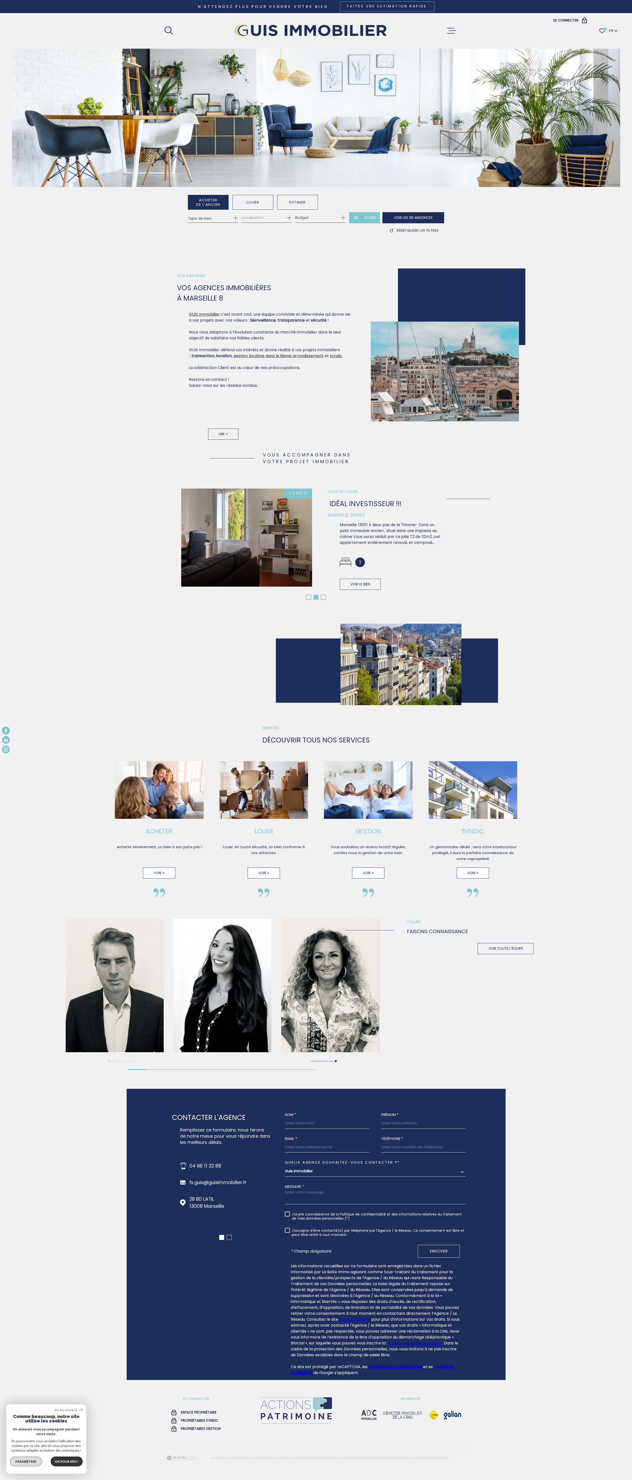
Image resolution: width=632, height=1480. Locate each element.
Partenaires (388, 1477)
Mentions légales (364, 1477)
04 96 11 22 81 (204, 1185)
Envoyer (439, 1270)
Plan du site (339, 1477)
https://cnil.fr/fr (354, 1338)
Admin (405, 1477)
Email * (291, 1158)
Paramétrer (26, 1461)
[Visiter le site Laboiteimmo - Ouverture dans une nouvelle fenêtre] (181, 1477)
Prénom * (389, 1134)
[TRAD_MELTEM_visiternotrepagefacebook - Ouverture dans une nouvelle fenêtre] (6, 731)
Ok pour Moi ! (67, 1461)
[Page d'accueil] (310, 31)
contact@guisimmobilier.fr (220, 1201)
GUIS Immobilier (204, 314)
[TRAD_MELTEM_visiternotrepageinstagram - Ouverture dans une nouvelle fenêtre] (6, 749)
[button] (308, 616)
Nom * (290, 1134)
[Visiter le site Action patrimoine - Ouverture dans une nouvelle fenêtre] (295, 1443)
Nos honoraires (316, 1477)
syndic (336, 356)
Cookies (443, 1477)
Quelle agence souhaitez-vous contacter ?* (342, 1181)
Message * (294, 1206)
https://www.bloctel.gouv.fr (415, 1362)
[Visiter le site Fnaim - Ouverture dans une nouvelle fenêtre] (434, 1434)
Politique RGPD (423, 1477)
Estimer (297, 202)
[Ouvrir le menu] (451, 30)
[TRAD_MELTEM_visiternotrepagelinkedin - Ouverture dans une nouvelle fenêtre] (6, 740)
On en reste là (66, 1410)
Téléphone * (392, 1158)
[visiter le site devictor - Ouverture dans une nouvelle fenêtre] (403, 1434)
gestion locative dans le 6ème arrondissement (279, 356)
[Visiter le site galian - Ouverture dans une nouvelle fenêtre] (452, 1434)
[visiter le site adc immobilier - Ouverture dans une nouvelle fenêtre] (369, 1434)
